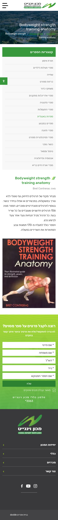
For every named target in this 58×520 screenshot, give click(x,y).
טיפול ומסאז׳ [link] (46, 151)
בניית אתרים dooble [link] (19, 515)
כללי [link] (53, 453)
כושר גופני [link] (48, 144)
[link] (3, 81)
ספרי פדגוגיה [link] (46, 102)
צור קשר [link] (50, 471)
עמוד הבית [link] (51, 33)
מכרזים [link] (51, 462)
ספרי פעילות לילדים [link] (43, 67)
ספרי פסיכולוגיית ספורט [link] (41, 137)
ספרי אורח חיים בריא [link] (42, 165)
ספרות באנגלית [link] (36, 33)
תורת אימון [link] (47, 60)
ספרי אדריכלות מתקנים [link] (41, 95)
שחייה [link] (50, 74)
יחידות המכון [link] (48, 445)
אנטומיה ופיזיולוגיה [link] (43, 158)
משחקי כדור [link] (47, 88)
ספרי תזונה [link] (47, 130)
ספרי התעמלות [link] (45, 109)
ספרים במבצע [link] (46, 123)
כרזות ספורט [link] (46, 81)
